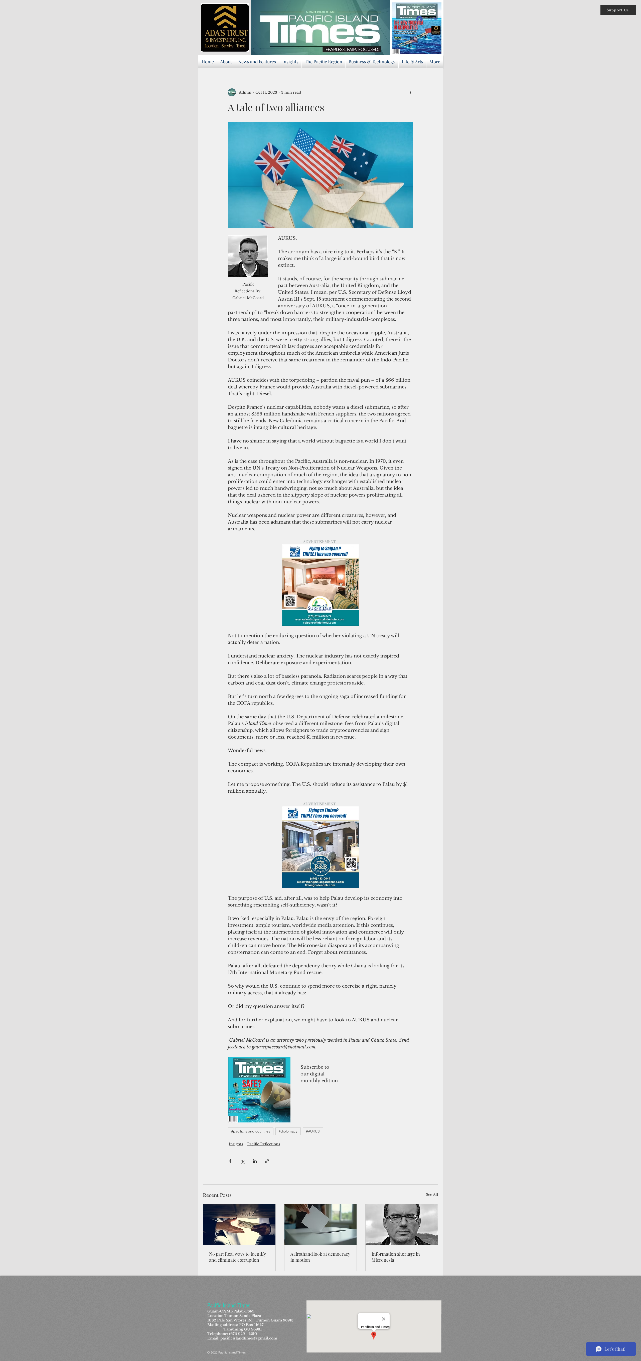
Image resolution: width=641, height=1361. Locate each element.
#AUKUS (313, 1131)
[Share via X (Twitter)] (242, 1161)
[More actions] (410, 92)
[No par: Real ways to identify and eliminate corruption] (239, 1224)
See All (432, 1194)
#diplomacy (288, 1131)
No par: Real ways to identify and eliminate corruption (237, 1257)
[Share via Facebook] (230, 1161)
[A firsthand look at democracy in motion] (320, 1224)
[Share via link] (267, 1161)
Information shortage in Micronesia (396, 1257)
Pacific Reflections (263, 1144)
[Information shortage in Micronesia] (402, 1224)
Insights (236, 1144)
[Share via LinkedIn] (254, 1161)
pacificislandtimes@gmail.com (248, 1338)
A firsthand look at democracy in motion (320, 1257)
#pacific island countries (250, 1131)
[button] (618, 10)
